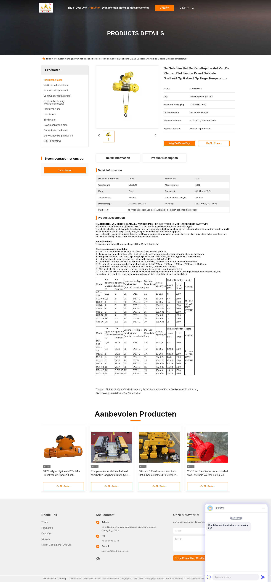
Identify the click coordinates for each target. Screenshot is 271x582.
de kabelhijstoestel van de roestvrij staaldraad (170, 389)
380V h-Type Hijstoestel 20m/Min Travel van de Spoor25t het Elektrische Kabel (61, 473)
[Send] (263, 577)
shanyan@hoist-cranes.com (115, 551)
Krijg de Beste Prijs (179, 143)
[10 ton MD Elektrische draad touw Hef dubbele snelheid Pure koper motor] (159, 447)
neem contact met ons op (190, 558)
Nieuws (45, 539)
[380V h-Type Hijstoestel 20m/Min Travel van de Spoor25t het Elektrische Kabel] (63, 447)
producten (47, 528)
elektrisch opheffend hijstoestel (123, 389)
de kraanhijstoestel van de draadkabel (118, 393)
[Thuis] (45, 8)
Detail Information (118, 158)
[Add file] (209, 577)
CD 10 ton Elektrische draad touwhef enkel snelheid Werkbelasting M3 (207, 473)
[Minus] (263, 508)
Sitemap (62, 578)
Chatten (164, 7)
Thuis (71, 7)
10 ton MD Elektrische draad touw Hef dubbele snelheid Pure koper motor (157, 473)
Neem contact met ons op (134, 7)
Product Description (164, 158)
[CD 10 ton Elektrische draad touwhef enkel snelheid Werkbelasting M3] (207, 447)
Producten (94, 7)
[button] (47, 454)
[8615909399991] (98, 559)
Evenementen (109, 7)
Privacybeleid (49, 578)
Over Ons (81, 7)
